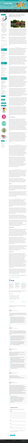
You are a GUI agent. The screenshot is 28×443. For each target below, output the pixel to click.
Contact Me (2, 11)
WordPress (25, 441)
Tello (14, 291)
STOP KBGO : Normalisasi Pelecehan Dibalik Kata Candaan (4, 53)
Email (11, 423)
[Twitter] (19, 0)
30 (1, 46)
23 (1, 45)
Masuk (2, 142)
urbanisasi (19, 291)
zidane (2, 72)
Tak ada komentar (19, 17)
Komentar (11, 411)
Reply (9, 325)
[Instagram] (23, 0)
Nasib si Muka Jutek (3, 58)
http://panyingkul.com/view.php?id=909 (14, 277)
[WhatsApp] (25, 0)
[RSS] (26, 0)
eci (1, 65)
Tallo (13, 291)
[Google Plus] (21, 0)
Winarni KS (10, 17)
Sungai (12, 291)
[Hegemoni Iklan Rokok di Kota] (12, 286)
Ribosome (20, 440)
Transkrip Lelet (12, 301)
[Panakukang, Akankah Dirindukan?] (24, 286)
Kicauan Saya (3, 101)
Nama (11, 420)
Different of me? (24, 301)
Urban (17, 291)
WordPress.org (3, 146)
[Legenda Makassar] (18, 285)
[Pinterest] (24, 0)
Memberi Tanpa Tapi (3, 57)
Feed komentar (3, 145)
